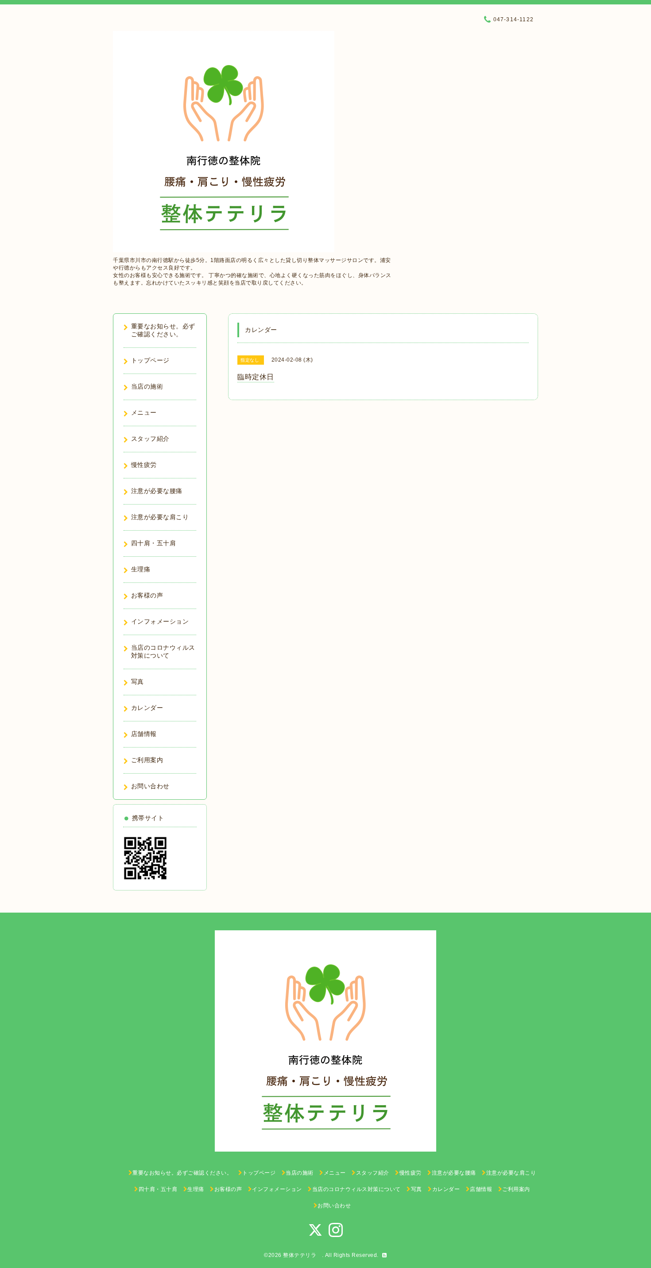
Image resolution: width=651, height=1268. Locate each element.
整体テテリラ (302, 1255)
